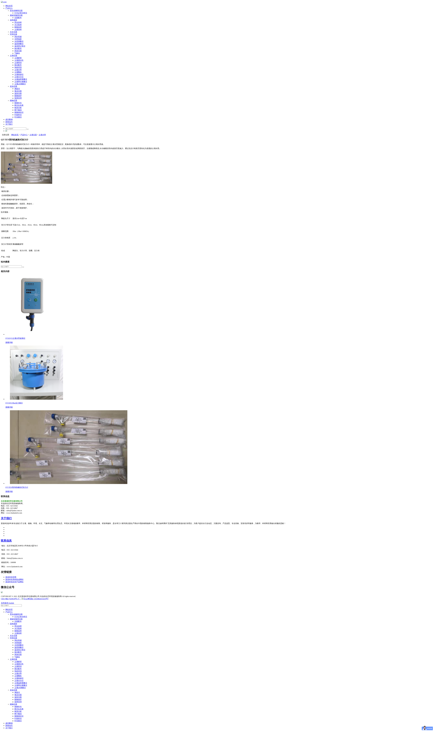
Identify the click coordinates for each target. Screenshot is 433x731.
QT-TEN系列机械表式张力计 (16, 487)
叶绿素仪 (18, 117)
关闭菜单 (5, 603)
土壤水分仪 (18, 77)
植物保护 (18, 96)
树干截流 (18, 110)
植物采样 (18, 27)
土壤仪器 (13, 55)
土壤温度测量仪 (20, 79)
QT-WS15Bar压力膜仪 (14, 403)
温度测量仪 (18, 44)
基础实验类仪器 (16, 15)
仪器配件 (18, 18)
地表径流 (18, 67)
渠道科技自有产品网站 (14, 582)
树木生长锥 (18, 105)
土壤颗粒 (18, 72)
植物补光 (18, 103)
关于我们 (9, 124)
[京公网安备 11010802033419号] (35, 599)
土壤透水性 (18, 60)
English (11, 603)
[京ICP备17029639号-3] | (11, 599)
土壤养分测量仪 (20, 82)
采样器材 (13, 20)
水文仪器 (13, 32)
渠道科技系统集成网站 (14, 579)
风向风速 (18, 37)
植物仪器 (13, 100)
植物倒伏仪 (18, 112)
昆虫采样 (18, 22)
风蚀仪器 (18, 51)
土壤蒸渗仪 (18, 74)
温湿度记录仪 (19, 46)
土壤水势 (18, 70)
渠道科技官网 (10, 577)
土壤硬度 (18, 58)
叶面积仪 (18, 115)
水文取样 (18, 25)
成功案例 (9, 119)
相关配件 (18, 48)
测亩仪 (17, 89)
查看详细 (9, 342)
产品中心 (9, 8)
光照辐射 (18, 39)
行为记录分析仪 (20, 13)
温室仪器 (18, 93)
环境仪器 (13, 34)
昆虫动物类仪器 (16, 10)
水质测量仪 (18, 41)
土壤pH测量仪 (20, 84)
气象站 (17, 53)
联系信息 (6, 540)
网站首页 (9, 6)
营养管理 (18, 98)
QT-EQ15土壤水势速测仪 (15, 338)
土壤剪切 (18, 63)
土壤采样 (18, 29)
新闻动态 (9, 122)
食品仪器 (18, 91)
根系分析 (18, 108)
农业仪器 (13, 86)
